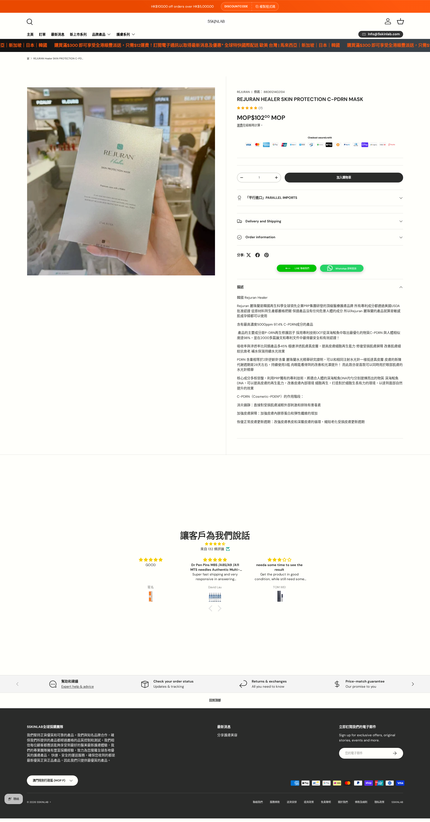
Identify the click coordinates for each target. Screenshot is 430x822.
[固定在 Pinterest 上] (266, 255)
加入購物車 (344, 177)
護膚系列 (123, 34)
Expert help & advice (77, 686)
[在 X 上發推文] (248, 255)
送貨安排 (292, 802)
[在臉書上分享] (257, 255)
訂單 (42, 34)
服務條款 (275, 802)
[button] (400, 21)
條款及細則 (361, 802)
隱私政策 (379, 802)
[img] (215, 544)
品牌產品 (98, 34)
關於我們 (343, 802)
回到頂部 (215, 700)
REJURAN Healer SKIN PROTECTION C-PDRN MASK (58, 58)
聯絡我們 (258, 802)
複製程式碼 (267, 6)
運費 (240, 125)
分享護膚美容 (227, 735)
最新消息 (57, 34)
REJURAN (243, 92)
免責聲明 (326, 802)
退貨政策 (309, 802)
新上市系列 (78, 34)
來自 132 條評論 (212, 549)
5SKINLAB (42, 802)
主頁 (30, 34)
